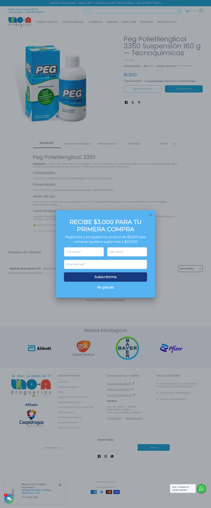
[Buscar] (179, 10)
